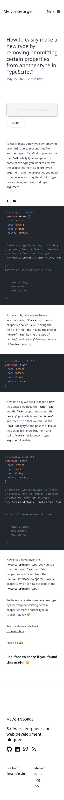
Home (37, 774)
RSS (36, 786)
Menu (51, 11)
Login (15, 123)
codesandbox (15, 631)
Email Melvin (15, 774)
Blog (36, 780)
